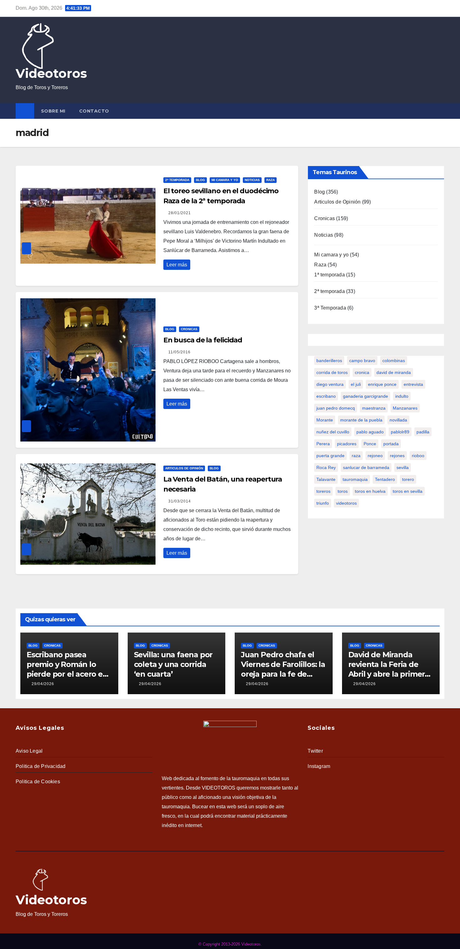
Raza (270, 180)
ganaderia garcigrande (365, 396)
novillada (398, 419)
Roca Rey (326, 467)
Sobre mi (53, 111)
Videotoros (51, 73)
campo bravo (362, 360)
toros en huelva (370, 491)
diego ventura (330, 384)
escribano (326, 396)
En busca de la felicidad (203, 340)
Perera (323, 443)
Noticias (252, 180)
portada (391, 443)
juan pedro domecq (335, 408)
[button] (441, 111)
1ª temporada (329, 274)
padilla (423, 431)
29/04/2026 (43, 684)
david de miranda (393, 372)
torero (408, 479)
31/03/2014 (179, 501)
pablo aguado (370, 431)
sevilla (402, 467)
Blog (200, 180)
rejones (397, 455)
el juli (356, 384)
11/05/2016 (179, 352)
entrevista (413, 384)
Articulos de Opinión (184, 468)
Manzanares (405, 408)
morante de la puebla (361, 419)
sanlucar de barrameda (366, 467)
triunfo (322, 503)
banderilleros (329, 360)
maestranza (374, 408)
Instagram (319, 766)
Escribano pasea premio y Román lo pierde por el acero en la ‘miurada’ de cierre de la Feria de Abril (67, 674)
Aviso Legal (29, 751)
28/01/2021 (179, 213)
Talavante (325, 479)
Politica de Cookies (38, 781)
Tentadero (385, 479)
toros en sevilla (407, 491)
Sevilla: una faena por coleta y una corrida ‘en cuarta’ (173, 664)
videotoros (346, 503)
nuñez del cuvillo (332, 431)
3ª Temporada (330, 307)
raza (356, 455)
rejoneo (375, 455)
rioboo (418, 455)
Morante (324, 419)
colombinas (393, 360)
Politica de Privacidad (40, 766)
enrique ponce (382, 384)
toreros (323, 491)
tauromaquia (355, 479)
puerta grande (330, 455)
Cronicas (189, 329)
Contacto (94, 111)
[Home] (25, 111)
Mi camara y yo (225, 180)
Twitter (315, 751)
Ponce (370, 443)
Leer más (176, 264)
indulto (401, 396)
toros (343, 491)
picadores (346, 443)
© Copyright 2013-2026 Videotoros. (230, 944)
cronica (362, 372)
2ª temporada (177, 180)
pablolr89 (400, 431)
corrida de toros (332, 372)
